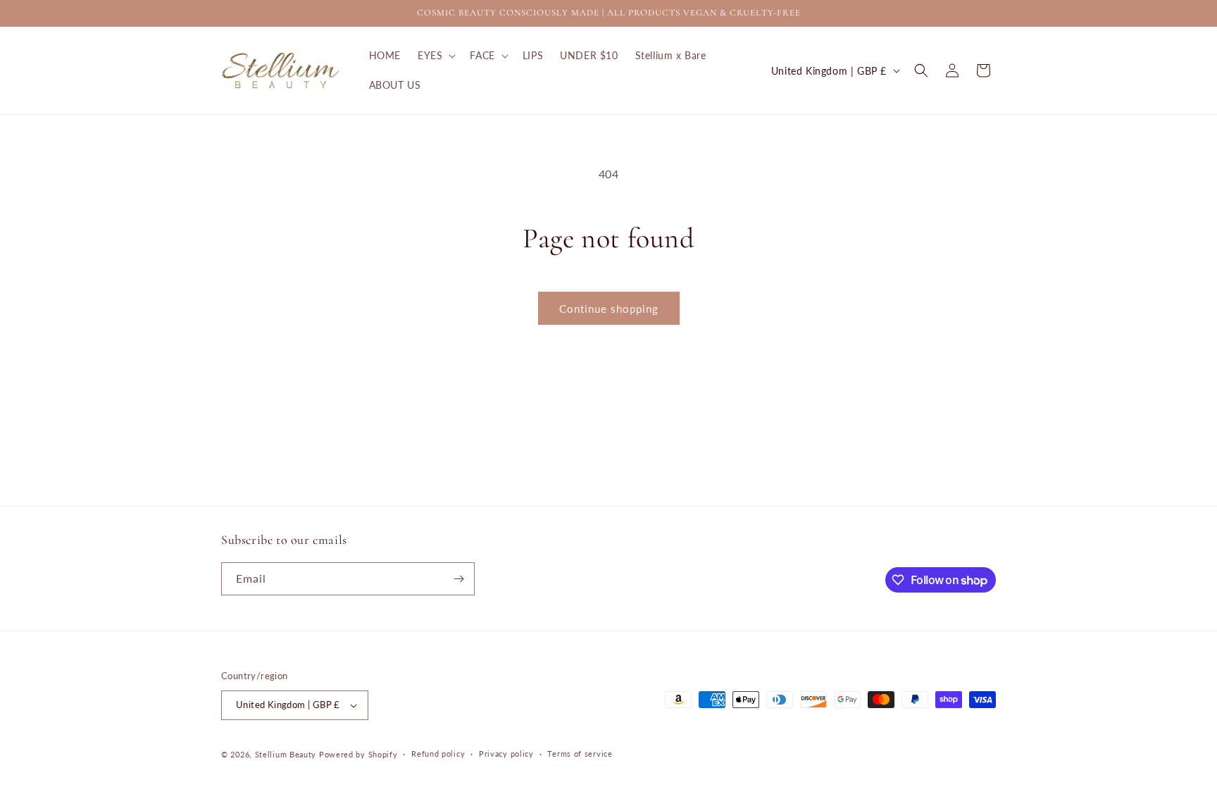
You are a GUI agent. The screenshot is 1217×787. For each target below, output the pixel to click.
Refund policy (438, 753)
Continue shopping (609, 308)
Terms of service (579, 753)
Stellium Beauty (286, 754)
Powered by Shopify (358, 754)
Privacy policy (506, 753)
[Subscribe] (458, 578)
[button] (435, 55)
